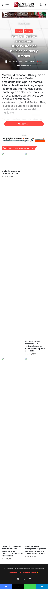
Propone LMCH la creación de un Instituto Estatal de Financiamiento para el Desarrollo (35, 346)
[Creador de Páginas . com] (24, 139)
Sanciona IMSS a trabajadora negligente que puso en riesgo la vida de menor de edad (35, 550)
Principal (28, 31)
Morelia (27, 24)
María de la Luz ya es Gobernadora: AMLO (11, 172)
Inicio (21, 24)
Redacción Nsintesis (15, 62)
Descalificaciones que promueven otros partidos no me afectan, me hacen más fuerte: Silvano (12, 551)
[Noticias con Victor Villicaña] (24, 4)
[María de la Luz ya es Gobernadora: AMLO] (12, 161)
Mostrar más (23, 124)
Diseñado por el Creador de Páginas (23, 572)
